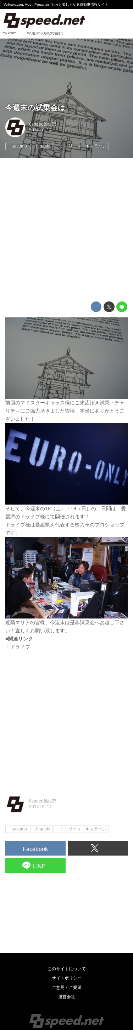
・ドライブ (17, 647)
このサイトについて (67, 968)
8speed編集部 (42, 124)
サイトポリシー (67, 978)
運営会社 (66, 996)
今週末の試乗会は (35, 107)
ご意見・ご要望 (67, 987)
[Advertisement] (66, 229)
